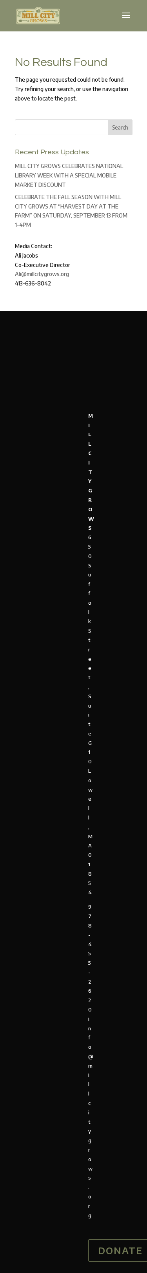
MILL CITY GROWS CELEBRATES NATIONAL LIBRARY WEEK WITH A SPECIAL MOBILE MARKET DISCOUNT (69, 175)
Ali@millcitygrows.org (42, 274)
